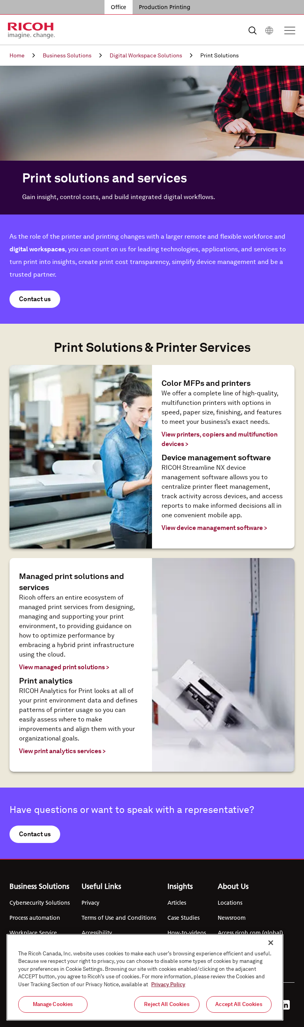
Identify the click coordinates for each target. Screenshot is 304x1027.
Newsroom (231, 917)
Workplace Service (33, 932)
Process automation (35, 917)
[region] (144, 977)
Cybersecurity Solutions (40, 902)
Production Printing (164, 7)
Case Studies (183, 917)
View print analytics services (62, 751)
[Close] (270, 942)
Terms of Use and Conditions (119, 917)
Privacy (90, 902)
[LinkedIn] (285, 1005)
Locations (230, 902)
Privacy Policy (168, 984)
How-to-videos (186, 932)
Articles (176, 902)
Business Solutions (67, 55)
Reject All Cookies (166, 1004)
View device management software (214, 528)
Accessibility (97, 932)
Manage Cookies (53, 1004)
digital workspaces (37, 249)
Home (17, 55)
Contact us (35, 299)
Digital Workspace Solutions (146, 55)
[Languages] (269, 30)
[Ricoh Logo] (31, 30)
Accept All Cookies (238, 1004)
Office (118, 7)
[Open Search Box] (252, 30)
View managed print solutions (64, 667)
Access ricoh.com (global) (250, 932)
